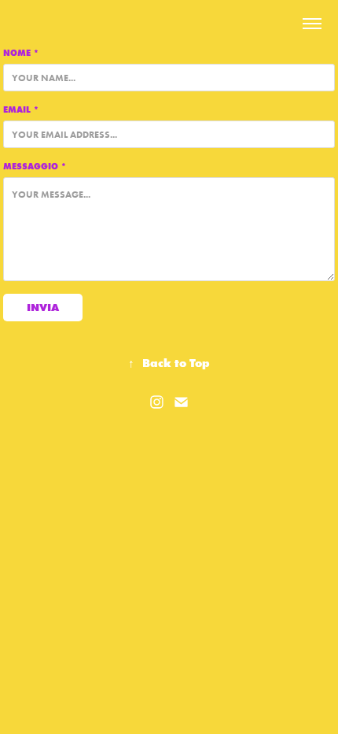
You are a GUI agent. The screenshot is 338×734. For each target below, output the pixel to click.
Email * (21, 109)
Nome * (21, 52)
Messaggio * (35, 166)
